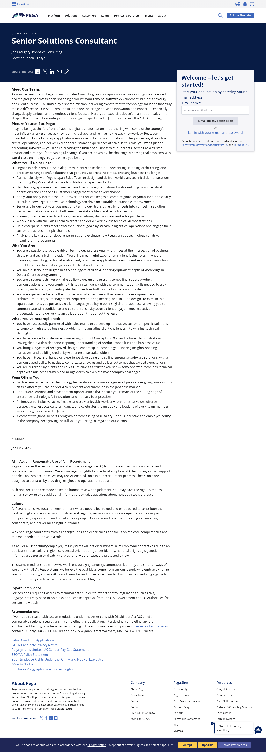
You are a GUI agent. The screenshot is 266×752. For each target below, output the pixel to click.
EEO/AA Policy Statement (30, 654)
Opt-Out (207, 745)
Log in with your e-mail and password (215, 132)
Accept (187, 745)
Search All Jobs (26, 33)
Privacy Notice (97, 745)
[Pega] (25, 15)
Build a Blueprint (241, 15)
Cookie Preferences (234, 745)
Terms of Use (241, 145)
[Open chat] (258, 730)
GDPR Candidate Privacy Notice (35, 645)
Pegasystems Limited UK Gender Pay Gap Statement (50, 650)
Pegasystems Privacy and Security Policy (204, 145)
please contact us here (150, 626)
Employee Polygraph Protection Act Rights (43, 669)
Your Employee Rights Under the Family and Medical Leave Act (57, 659)
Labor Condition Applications (33, 640)
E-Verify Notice (22, 664)
